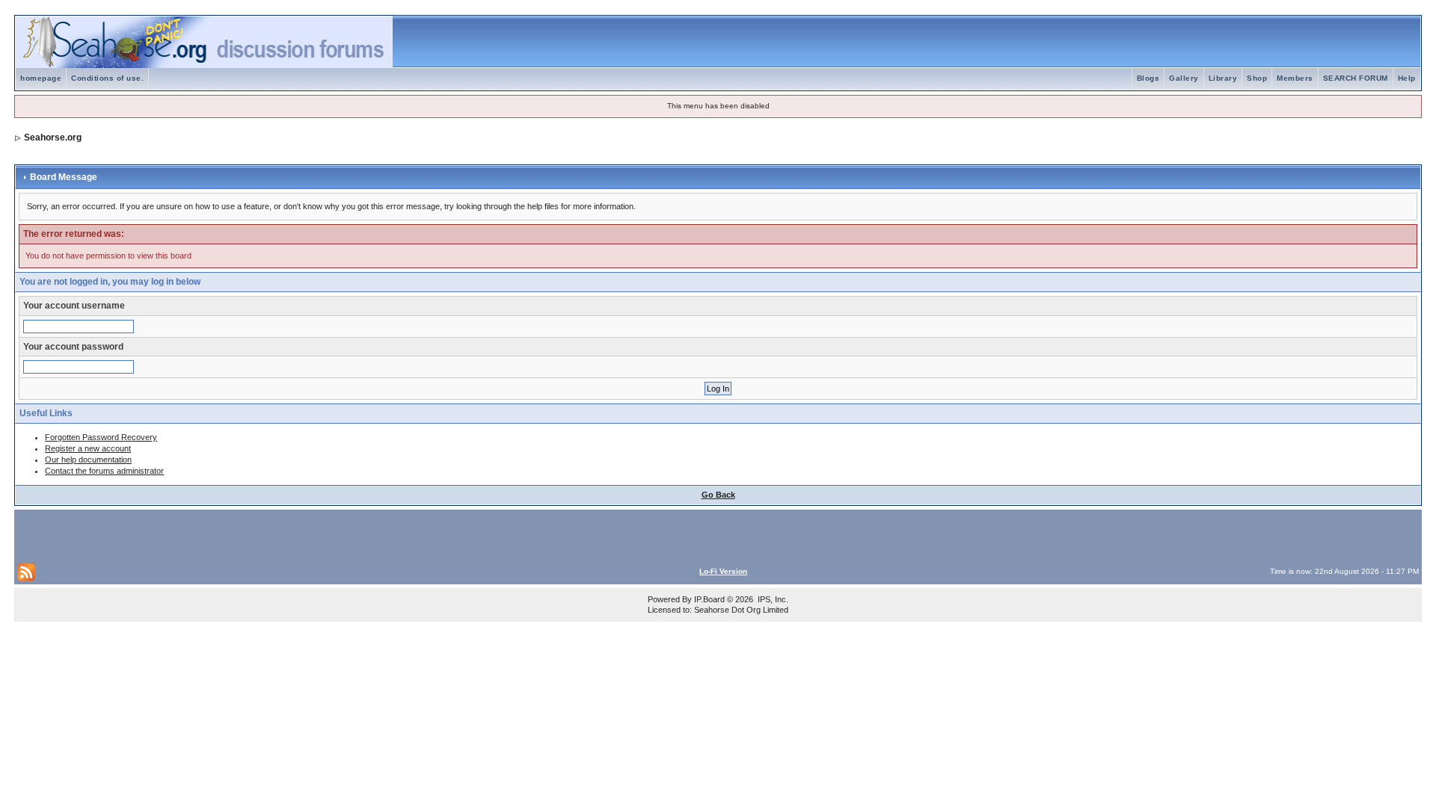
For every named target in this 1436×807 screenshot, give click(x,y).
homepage (40, 78)
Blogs (1148, 78)
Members (1295, 78)
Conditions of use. (107, 78)
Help (1407, 78)
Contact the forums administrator (104, 470)
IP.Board (709, 599)
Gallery (1184, 78)
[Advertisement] (192, 535)
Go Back (718, 494)
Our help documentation (88, 459)
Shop (1257, 78)
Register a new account (88, 448)
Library (1223, 78)
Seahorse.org (53, 137)
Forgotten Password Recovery (101, 437)
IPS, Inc (772, 599)
